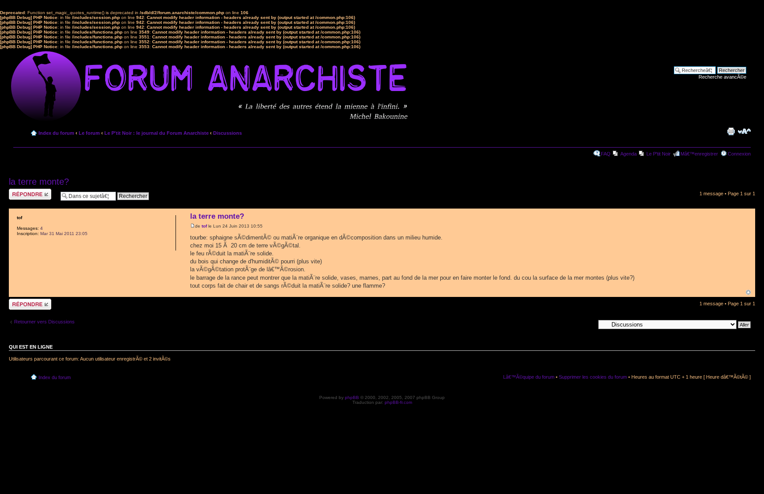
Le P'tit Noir (658, 153)
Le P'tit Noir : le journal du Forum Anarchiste (156, 133)
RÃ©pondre (21, 191)
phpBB (352, 397)
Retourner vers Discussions (44, 321)
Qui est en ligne (31, 347)
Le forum (89, 133)
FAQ (606, 153)
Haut (748, 292)
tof (204, 226)
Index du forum (56, 133)
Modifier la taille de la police (744, 131)
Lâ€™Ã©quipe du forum (528, 377)
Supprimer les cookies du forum (593, 377)
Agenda (628, 153)
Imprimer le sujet (731, 131)
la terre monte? (39, 181)
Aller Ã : (586, 324)
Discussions (227, 133)
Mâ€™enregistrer (699, 153)
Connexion (739, 153)
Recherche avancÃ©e (722, 77)
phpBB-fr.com (398, 402)
